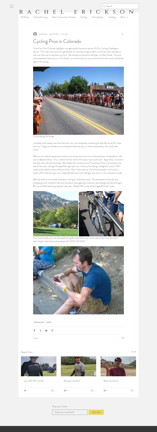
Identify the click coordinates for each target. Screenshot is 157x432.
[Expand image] (55, 213)
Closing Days (97, 17)
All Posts (25, 17)
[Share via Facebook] (34, 330)
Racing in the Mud (72, 380)
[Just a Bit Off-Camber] (38, 366)
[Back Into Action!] (118, 366)
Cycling (83, 17)
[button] (11, 6)
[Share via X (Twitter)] (40, 330)
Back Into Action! (111, 380)
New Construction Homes (63, 17)
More (122, 17)
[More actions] (122, 34)
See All (133, 351)
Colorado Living (40, 17)
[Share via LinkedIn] (46, 330)
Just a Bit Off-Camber (34, 380)
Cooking (112, 17)
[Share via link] (52, 330)
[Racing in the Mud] (78, 366)
